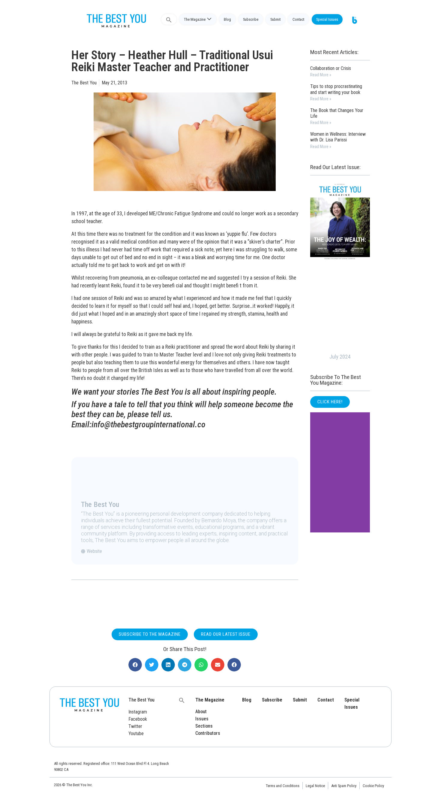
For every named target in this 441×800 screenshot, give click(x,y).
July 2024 (339, 356)
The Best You (141, 700)
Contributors (207, 733)
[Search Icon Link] (168, 19)
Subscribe (250, 19)
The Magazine (195, 19)
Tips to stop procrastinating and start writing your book (336, 89)
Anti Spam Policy (343, 785)
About (201, 711)
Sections (204, 726)
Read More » (320, 74)
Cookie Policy (373, 785)
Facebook (137, 719)
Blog (227, 19)
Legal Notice (315, 785)
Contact (298, 19)
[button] (135, 664)
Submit (275, 19)
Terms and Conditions (282, 785)
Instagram (137, 712)
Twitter (135, 726)
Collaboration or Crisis (330, 68)
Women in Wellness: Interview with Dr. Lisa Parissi (338, 137)
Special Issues (327, 19)
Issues (201, 719)
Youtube (136, 733)
